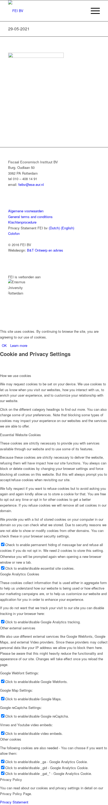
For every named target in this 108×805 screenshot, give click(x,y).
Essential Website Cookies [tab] (20, 434)
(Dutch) (54, 227)
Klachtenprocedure (22, 222)
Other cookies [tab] (10, 739)
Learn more (18, 345)
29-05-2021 (19, 29)
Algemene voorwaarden (26, 210)
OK (4, 345)
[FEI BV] (45, 10)
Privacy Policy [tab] (11, 779)
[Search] (80, 10)
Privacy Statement (14, 802)
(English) (67, 227)
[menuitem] (80, 10)
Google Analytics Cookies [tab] (19, 573)
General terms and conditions (30, 216)
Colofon (14, 233)
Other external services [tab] (17, 627)
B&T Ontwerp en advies (45, 250)
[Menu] (92, 10)
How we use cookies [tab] (15, 375)
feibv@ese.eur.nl (31, 184)
